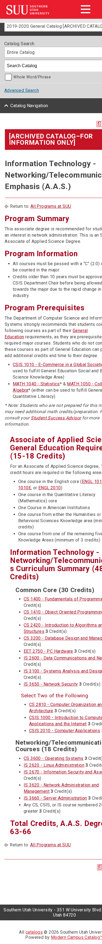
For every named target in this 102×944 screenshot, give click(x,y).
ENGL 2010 (49, 487)
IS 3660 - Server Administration (55, 798)
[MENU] (85, 9)
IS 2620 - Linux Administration (54, 765)
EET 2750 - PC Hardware (48, 651)
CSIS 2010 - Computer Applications (64, 730)
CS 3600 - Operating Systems (54, 758)
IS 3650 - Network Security (51, 684)
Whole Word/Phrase (32, 77)
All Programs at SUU (50, 206)
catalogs (34, 932)
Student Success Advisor (56, 417)
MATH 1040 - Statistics (36, 383)
